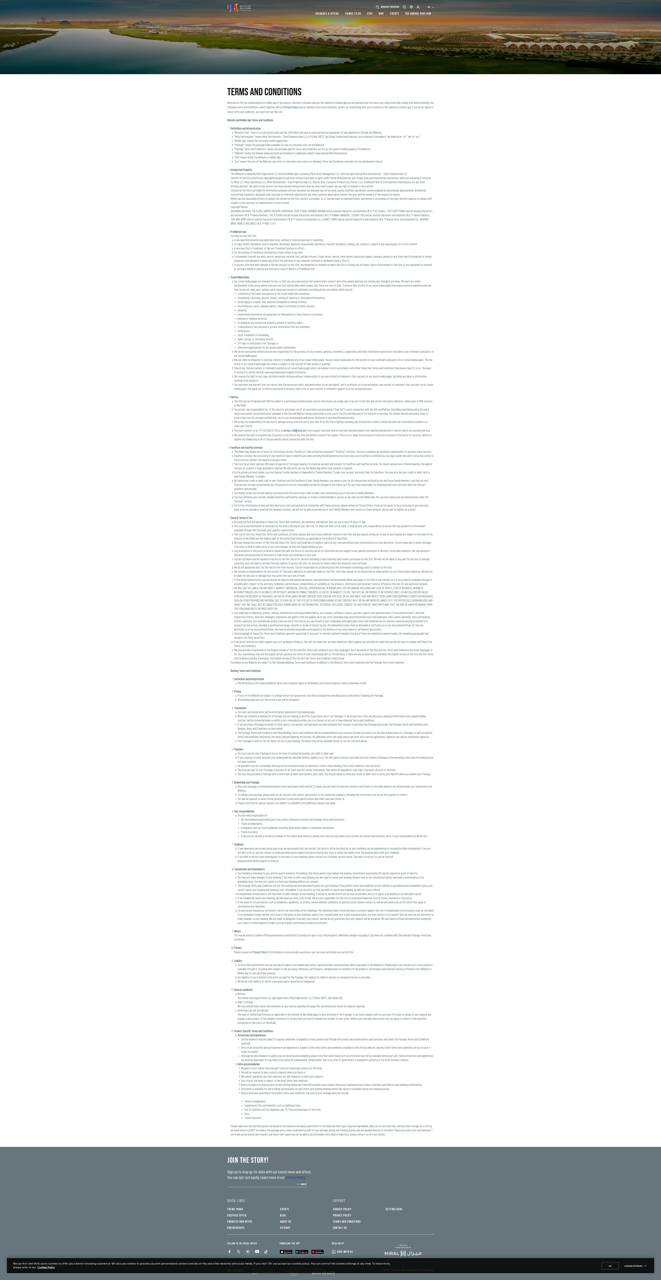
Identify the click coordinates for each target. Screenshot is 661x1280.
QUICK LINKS (236, 1201)
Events (284, 1209)
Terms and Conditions (347, 1222)
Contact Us (340, 1228)
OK (610, 1266)
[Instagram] (247, 1252)
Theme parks (235, 1209)
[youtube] (257, 1252)
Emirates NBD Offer (239, 1222)
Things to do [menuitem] (353, 14)
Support (339, 1201)
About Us (285, 1222)
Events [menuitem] (394, 14)
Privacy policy (342, 1215)
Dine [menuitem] (381, 14)
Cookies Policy (46, 1267)
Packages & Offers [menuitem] (327, 14)
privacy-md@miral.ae (295, 430)
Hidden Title (289, 1201)
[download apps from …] (286, 1251)
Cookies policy (342, 1209)
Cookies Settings (633, 1266)
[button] (404, 7)
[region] (330, 1265)
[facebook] (229, 1252)
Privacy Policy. (296, 1177)
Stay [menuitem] (370, 14)
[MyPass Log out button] (418, 7)
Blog (283, 1215)
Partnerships (235, 1228)
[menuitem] (431, 6)
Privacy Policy (291, 107)
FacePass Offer (236, 1215)
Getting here (394, 1209)
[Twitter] (238, 1252)
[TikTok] (266, 1252)
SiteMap (285, 1228)
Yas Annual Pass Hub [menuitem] (418, 14)
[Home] (405, 1251)
